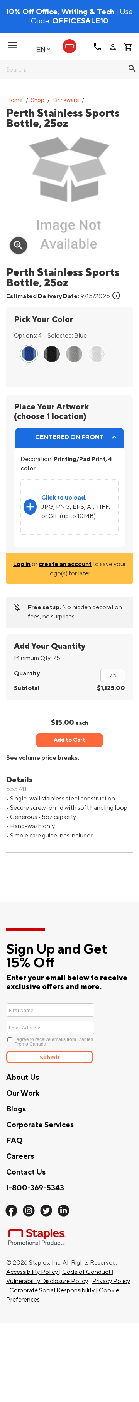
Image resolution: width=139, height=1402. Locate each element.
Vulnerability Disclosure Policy (47, 1281)
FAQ (14, 1141)
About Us (22, 1077)
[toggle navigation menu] (12, 45)
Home (14, 100)
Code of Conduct (87, 1271)
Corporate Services (40, 1125)
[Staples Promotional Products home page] (69, 46)
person (112, 47)
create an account (65, 564)
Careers (20, 1156)
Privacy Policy (111, 1281)
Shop (37, 100)
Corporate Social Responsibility (52, 1290)
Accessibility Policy (32, 1271)
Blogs (16, 1109)
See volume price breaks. (42, 757)
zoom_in (18, 245)
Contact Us (26, 1172)
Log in (22, 564)
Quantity (27, 673)
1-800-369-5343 (35, 1188)
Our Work (22, 1093)
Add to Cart (69, 740)
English (41, 49)
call (97, 47)
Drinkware (66, 100)
